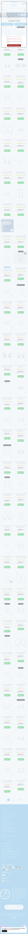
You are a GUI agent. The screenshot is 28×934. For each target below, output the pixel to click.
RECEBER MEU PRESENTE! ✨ (14, 45)
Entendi (4, 931)
